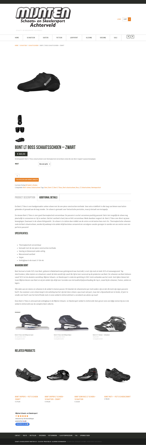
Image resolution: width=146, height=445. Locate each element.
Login (119, 19)
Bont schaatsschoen (69, 187)
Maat (17, 164)
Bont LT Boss (58, 187)
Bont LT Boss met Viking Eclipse (62, 335)
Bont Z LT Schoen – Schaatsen (101, 335)
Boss (77, 187)
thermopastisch (96, 187)
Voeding (103, 38)
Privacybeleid (47, 441)
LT (80, 187)
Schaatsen (31, 38)
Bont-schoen (27, 187)
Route (25, 435)
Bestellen (33, 435)
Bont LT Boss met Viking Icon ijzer (24, 335)
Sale (115, 38)
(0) (26, 185)
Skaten (45, 38)
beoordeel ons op (21, 424)
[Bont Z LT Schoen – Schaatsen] (111, 324)
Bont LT (50, 187)
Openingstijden (85, 435)
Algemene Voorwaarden (59, 441)
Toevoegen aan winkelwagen (27, 180)
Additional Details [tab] (48, 197)
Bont (46, 187)
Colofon (40, 441)
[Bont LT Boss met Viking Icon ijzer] (33, 324)
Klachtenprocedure (66, 435)
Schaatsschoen (33, 45)
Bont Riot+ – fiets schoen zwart (117, 397)
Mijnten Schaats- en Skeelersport (26, 413)
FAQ (76, 435)
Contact (17, 435)
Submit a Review (32, 185)
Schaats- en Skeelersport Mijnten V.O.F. (26, 441)
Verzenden (42, 435)
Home (17, 38)
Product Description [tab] (25, 197)
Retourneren (52, 435)
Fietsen (59, 38)
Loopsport (74, 38)
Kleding (89, 38)
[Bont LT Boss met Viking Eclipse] (72, 324)
